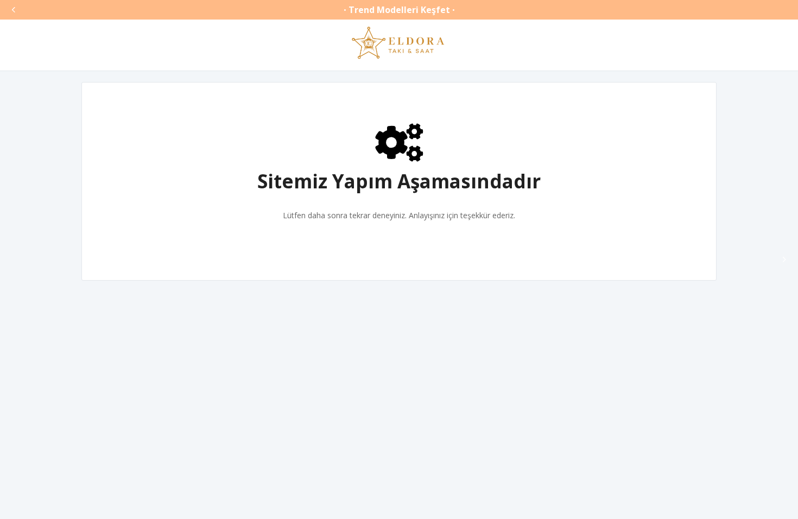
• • (399, 10)
